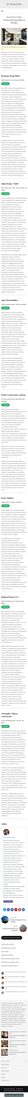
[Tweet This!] (4, 909)
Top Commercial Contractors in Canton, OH (16, 991)
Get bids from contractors (14, 1095)
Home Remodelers (11, 17)
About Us (3, 1067)
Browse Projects (5, 1064)
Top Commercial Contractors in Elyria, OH (15, 972)
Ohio (10, 1033)
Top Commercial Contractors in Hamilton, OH (4, 1043)
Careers (3, 1077)
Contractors (23, 1031)
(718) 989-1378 (5, 1080)
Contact (5, 83)
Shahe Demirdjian (9, 837)
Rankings (3, 1074)
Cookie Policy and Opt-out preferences (13, 1090)
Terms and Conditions (9, 1088)
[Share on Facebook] (8, 909)
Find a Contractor (5, 1061)
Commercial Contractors (14, 1031)
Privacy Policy (19, 1088)
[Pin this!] (15, 909)
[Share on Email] (23, 909)
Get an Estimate (5, 1071)
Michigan (19, 17)
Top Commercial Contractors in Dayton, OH (16, 982)
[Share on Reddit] (19, 909)
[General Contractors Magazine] (14, 6)
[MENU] (2, 11)
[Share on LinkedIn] (12, 909)
